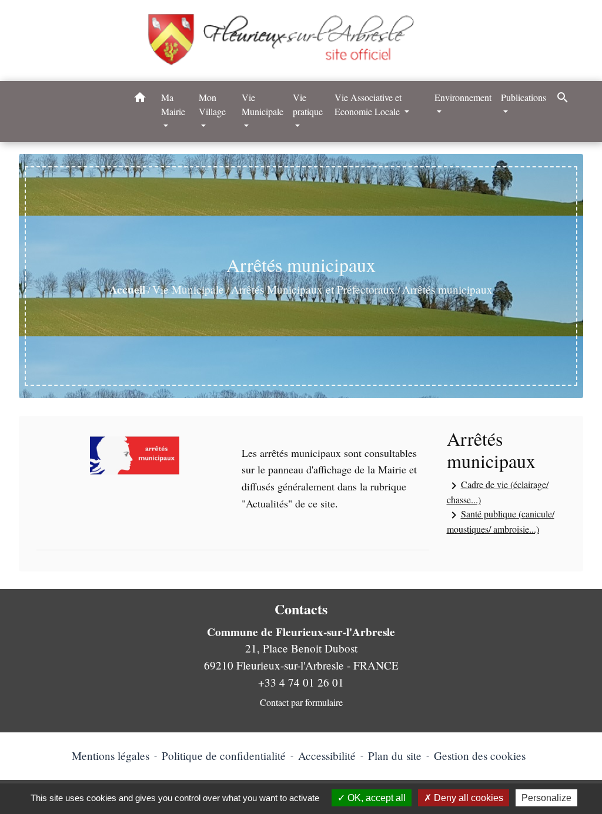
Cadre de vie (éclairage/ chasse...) (498, 492)
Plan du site (395, 755)
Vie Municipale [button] (262, 104)
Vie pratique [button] (308, 104)
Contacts (301, 609)
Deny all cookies (467, 798)
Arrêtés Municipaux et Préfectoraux (313, 289)
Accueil (127, 289)
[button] (139, 99)
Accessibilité (327, 755)
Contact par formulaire (301, 702)
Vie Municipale (188, 289)
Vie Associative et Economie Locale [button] (368, 104)
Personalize (546, 798)
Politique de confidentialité (224, 755)
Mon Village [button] (212, 104)
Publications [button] (523, 97)
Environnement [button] (462, 97)
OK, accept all (375, 798)
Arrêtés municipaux (447, 289)
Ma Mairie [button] (173, 104)
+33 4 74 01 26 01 (301, 682)
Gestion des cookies (480, 755)
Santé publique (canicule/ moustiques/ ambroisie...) (500, 521)
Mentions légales (110, 755)
